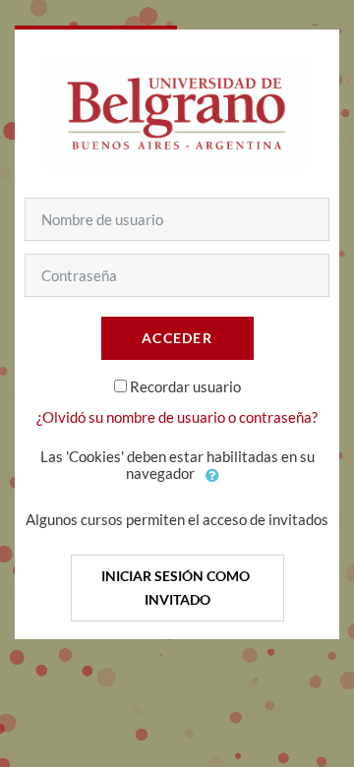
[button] (213, 475)
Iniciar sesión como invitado (177, 587)
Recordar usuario (185, 386)
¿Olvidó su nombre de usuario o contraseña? (177, 417)
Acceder (177, 337)
